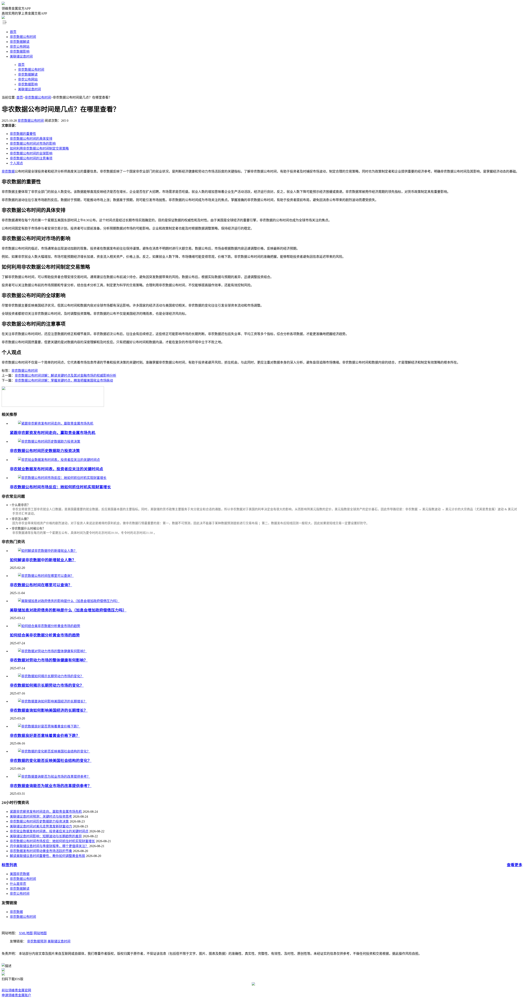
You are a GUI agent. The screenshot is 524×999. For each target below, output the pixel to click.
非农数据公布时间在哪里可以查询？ (41, 585)
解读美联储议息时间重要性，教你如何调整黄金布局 (47, 856)
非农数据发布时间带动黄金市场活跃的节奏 (41, 851)
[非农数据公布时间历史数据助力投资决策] (49, 441)
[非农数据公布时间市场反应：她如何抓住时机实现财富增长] (62, 478)
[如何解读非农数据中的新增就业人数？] (47, 550)
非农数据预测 (37, 941)
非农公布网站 (19, 46)
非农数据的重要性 (23, 133)
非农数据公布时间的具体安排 (31, 138)
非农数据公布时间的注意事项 (31, 158)
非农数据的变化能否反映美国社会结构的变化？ (50, 760)
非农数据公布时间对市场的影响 (33, 143)
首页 (13, 32)
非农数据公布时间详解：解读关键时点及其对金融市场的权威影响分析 (65, 375)
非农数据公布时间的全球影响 (31, 153)
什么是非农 (18, 883)
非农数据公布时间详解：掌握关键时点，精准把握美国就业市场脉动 (64, 380)
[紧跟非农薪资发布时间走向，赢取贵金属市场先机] (55, 423)
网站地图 (40, 933)
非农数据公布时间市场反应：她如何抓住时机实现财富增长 (60, 487)
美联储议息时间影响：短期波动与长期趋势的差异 (46, 836)
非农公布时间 (19, 893)
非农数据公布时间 (23, 37)
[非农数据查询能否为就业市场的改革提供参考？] (54, 776)
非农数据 (8, 171)
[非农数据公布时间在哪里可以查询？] (46, 575)
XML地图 (26, 933)
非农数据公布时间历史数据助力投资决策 (45, 451)
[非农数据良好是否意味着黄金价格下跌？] (49, 726)
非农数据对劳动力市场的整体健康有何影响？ (49, 660)
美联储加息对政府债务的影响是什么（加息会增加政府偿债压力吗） (68, 610)
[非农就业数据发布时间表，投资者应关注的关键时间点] (59, 459)
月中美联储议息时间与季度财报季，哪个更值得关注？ (49, 846)
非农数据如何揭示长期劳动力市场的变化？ (47, 685)
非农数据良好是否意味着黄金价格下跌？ (45, 735)
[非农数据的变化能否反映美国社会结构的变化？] (54, 751)
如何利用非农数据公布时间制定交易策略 (39, 148)
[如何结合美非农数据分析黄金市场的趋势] (49, 626)
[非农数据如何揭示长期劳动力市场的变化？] (51, 676)
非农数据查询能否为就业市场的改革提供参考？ (50, 786)
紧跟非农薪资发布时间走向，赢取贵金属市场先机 (52, 433)
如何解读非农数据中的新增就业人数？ (43, 560)
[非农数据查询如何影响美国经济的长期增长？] (52, 701)
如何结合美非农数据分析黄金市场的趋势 (45, 635)
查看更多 (514, 865)
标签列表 (9, 865)
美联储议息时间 (21, 56)
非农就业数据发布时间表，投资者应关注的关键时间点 (56, 469)
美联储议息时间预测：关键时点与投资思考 (41, 816)
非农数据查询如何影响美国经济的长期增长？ (49, 710)
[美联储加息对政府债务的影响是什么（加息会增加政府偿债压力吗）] (69, 601)
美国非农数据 (19, 874)
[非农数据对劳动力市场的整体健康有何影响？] (52, 651)
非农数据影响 (19, 51)
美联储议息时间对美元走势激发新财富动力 (41, 826)
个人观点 (16, 163)
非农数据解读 (19, 41)
